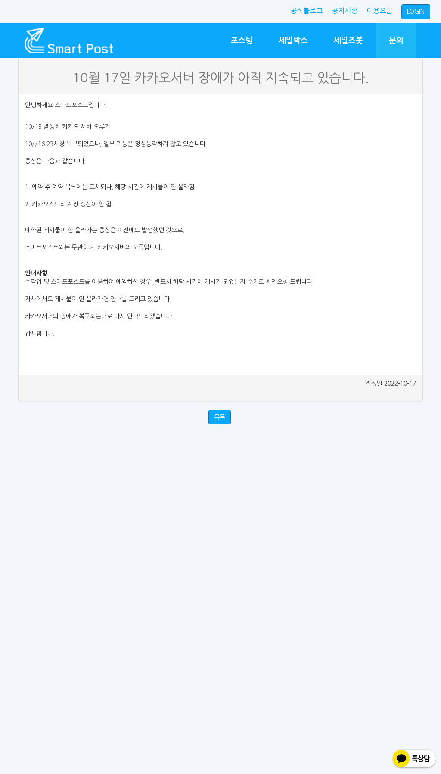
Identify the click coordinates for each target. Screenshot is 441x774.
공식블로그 (306, 10)
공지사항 (344, 10)
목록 (219, 417)
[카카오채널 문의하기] (414, 759)
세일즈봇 (348, 40)
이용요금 (379, 10)
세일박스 (293, 40)
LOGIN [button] (416, 12)
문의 (396, 40)
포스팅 (242, 40)
